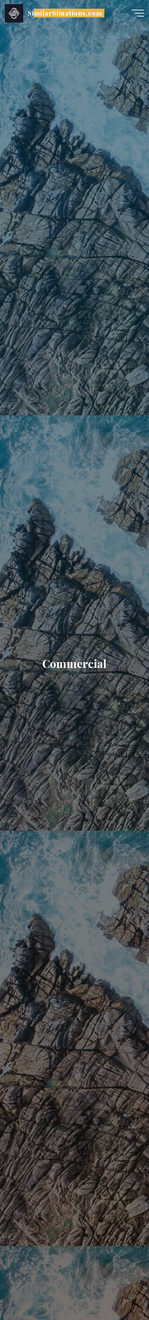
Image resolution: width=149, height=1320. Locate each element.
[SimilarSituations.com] (14, 13)
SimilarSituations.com (65, 13)
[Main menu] (138, 13)
